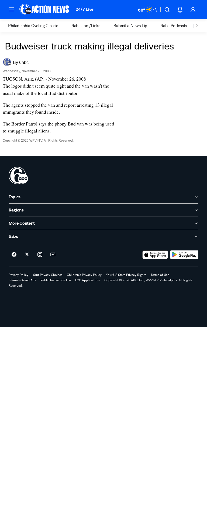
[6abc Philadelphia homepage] (44, 10)
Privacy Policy (18, 275)
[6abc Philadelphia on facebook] (14, 254)
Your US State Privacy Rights (126, 275)
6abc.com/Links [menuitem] (85, 25)
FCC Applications (87, 280)
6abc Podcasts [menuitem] (173, 25)
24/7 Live (84, 9)
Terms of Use (160, 275)
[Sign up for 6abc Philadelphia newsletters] (52, 254)
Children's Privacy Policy (84, 275)
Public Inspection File (55, 280)
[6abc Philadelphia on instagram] (39, 254)
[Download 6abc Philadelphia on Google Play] (184, 254)
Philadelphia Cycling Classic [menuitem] (33, 25)
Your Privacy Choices (48, 275)
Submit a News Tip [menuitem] (130, 25)
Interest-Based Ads (22, 280)
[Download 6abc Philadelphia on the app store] (155, 254)
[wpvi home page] (18, 175)
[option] (39, 25)
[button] (11, 9)
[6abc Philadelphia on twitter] (27, 254)
